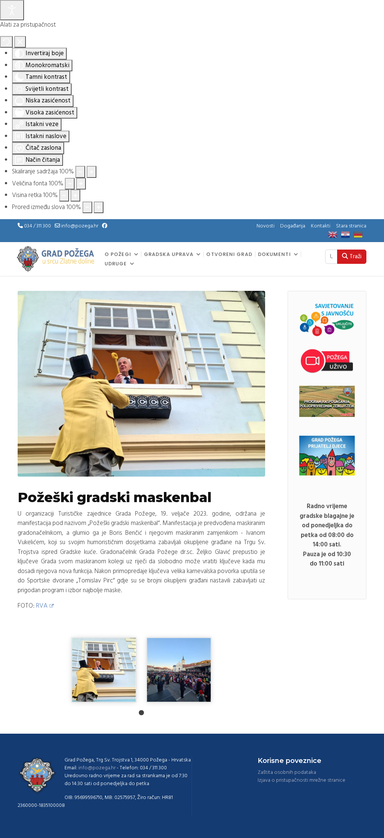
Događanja (292, 226)
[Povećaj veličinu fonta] (81, 184)
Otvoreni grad (229, 254)
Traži (355, 257)
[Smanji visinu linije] (64, 196)
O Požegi (118, 254)
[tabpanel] (104, 670)
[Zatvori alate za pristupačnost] (20, 42)
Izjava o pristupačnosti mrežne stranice (301, 780)
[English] (334, 234)
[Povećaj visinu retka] (75, 196)
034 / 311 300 (37, 226)
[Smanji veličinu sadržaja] (80, 172)
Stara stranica (351, 226)
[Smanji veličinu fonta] (70, 184)
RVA (42, 606)
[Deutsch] (360, 234)
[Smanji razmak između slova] (87, 208)
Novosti (265, 226)
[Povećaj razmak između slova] (99, 208)
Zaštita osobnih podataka (287, 772)
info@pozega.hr (79, 226)
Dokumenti (274, 254)
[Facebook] (104, 226)
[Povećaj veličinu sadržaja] (91, 172)
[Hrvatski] (347, 234)
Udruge (116, 264)
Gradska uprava (169, 254)
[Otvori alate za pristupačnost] (12, 10)
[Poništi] (6, 42)
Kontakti (320, 226)
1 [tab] (141, 713)
